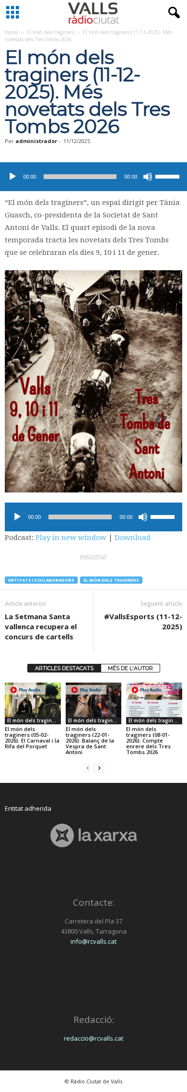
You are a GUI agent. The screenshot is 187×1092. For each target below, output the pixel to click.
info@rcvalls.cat (93, 941)
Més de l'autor (130, 668)
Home (11, 32)
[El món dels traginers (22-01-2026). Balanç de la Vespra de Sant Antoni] (94, 703)
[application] (93, 176)
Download (133, 537)
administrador (36, 140)
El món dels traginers (50, 32)
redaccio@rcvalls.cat (93, 1038)
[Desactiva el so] (147, 176)
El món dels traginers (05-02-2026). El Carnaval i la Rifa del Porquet (32, 737)
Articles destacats (64, 668)
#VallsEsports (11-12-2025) (143, 621)
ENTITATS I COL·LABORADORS (41, 580)
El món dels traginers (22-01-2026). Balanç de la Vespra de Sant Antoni (90, 740)
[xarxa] (93, 835)
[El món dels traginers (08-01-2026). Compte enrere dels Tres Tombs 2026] (154, 703)
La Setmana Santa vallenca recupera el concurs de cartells (41, 626)
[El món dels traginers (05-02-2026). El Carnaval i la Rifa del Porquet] (33, 703)
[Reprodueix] (12, 176)
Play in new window (70, 537)
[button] (172, 13)
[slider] (168, 175)
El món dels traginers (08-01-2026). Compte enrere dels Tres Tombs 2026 (148, 740)
